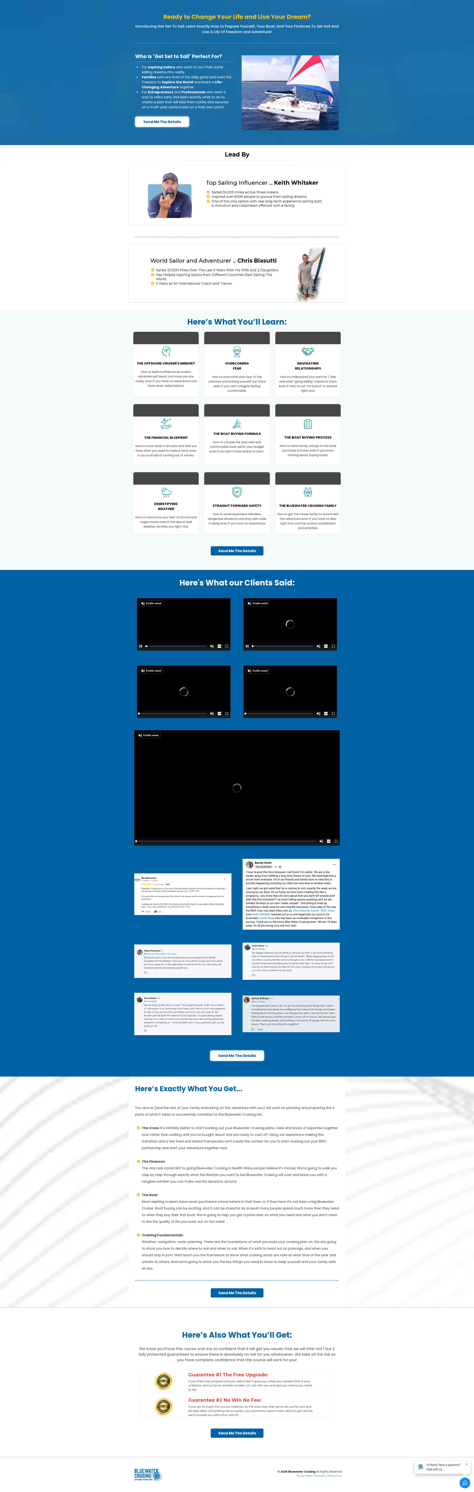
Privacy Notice (304, 1475)
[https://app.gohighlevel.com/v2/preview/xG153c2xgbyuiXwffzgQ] (150, 1475)
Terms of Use (335, 1475)
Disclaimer (320, 1475)
